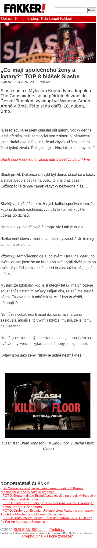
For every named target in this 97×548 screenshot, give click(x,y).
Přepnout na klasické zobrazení (48, 536)
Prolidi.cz (57, 530)
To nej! (19, 19)
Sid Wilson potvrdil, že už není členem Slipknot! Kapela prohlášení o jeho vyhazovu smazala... (41, 490)
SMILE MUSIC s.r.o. (30, 530)
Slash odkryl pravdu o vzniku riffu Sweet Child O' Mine (45, 159)
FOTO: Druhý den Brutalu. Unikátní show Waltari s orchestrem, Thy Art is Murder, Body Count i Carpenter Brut (48, 512)
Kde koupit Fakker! (56, 19)
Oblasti (7, 19)
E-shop (33, 19)
